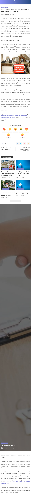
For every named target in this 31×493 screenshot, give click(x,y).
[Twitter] (20, 143)
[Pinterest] (24, 143)
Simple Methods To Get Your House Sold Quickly (22, 193)
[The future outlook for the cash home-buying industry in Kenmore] (8, 185)
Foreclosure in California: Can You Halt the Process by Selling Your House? (7, 173)
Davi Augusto (6, 14)
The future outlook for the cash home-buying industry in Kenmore (8, 193)
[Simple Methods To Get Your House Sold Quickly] (23, 185)
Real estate (4, 7)
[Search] (28, 2)
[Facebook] (17, 143)
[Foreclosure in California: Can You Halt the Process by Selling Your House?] (8, 165)
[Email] (28, 143)
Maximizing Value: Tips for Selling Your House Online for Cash (23, 173)
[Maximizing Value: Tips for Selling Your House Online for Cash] (23, 165)
